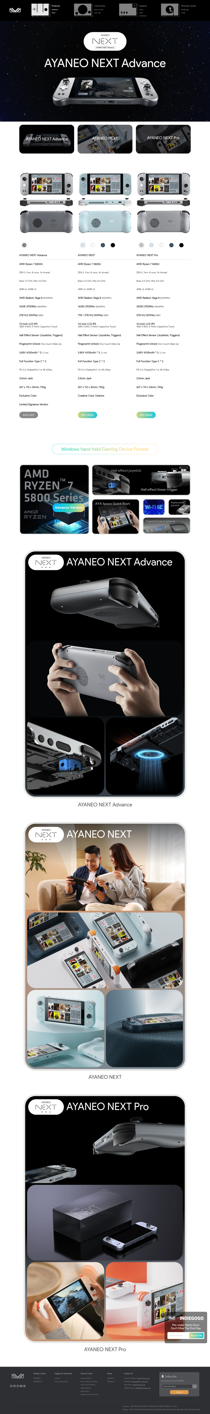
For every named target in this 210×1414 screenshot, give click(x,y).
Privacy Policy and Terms (89, 1381)
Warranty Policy (86, 1378)
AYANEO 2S (38, 1381)
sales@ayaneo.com (139, 1385)
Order (183, 13)
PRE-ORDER (87, 415)
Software (55, 9)
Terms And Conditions (88, 1385)
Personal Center (188, 6)
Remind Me (196, 1335)
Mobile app (185, 9)
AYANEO (110, 1378)
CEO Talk (97, 13)
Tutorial (57, 1378)
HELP (141, 13)
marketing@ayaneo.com (140, 1381)
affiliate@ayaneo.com (143, 1388)
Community (99, 6)
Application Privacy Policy (89, 1394)
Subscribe (179, 1392)
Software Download (61, 1381)
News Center (98, 9)
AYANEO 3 (37, 1378)
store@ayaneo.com (143, 1378)
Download (142, 16)
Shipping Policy (86, 1388)
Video (141, 9)
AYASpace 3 (111, 1381)
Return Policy (85, 1391)
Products (56, 6)
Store (53, 13)
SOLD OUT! (28, 415)
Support (143, 6)
